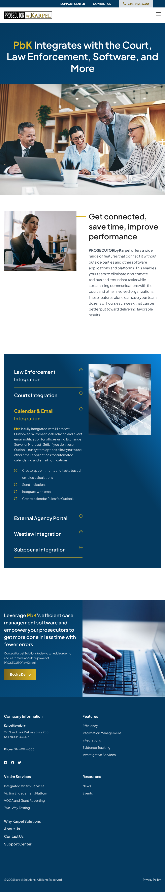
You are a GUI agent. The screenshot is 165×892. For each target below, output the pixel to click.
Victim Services (17, 776)
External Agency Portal (40, 518)
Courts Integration (35, 395)
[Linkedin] (5, 763)
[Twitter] (19, 763)
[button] (48, 375)
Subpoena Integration (40, 549)
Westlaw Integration (38, 534)
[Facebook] (12, 763)
